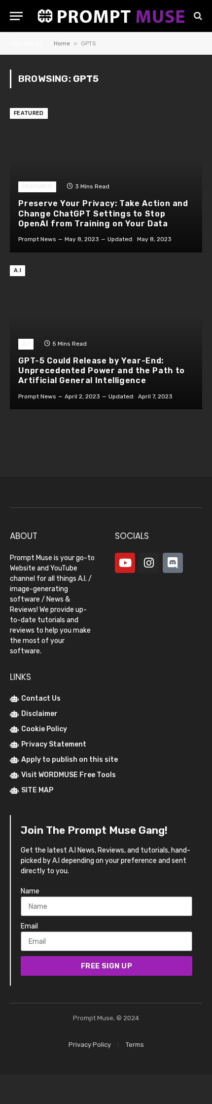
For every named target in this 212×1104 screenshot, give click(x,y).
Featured (29, 113)
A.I (17, 270)
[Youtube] (125, 563)
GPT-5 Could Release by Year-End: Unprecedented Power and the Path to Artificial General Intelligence (101, 371)
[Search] (197, 16)
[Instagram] (149, 563)
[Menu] (16, 16)
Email (29, 926)
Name (30, 891)
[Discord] (173, 563)
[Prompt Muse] (110, 15)
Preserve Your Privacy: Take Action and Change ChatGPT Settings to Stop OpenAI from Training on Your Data (103, 213)
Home (62, 43)
